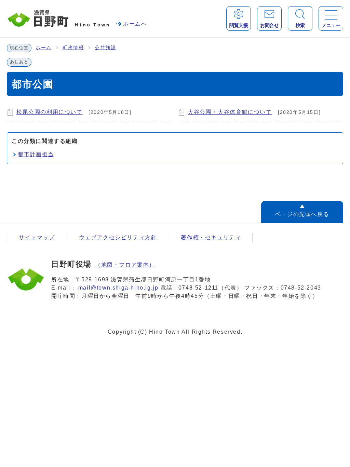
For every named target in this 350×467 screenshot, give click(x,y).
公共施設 (105, 47)
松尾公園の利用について (49, 112)
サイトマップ (37, 237)
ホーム (44, 47)
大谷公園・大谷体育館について (230, 112)
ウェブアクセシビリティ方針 (118, 237)
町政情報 (73, 47)
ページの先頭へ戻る (302, 214)
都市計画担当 (36, 154)
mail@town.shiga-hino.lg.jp (118, 288)
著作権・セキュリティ (211, 237)
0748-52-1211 (198, 288)
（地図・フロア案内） (125, 265)
